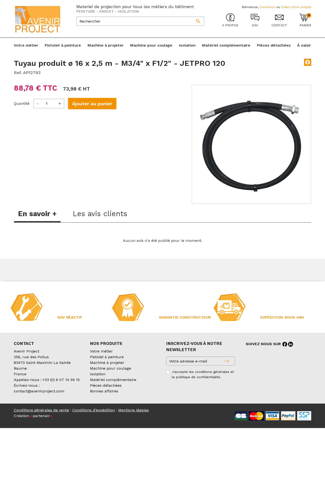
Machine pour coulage (110, 368)
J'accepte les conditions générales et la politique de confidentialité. (203, 374)
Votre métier (101, 351)
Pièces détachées (106, 385)
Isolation (97, 374)
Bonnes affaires (104, 391)
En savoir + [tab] (37, 214)
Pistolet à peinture (107, 357)
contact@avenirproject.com (39, 391)
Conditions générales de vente (41, 410)
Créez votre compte (296, 7)
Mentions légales (133, 410)
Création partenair (33, 416)
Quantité (22, 103)
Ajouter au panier (92, 103)
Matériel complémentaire (113, 379)
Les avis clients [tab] (100, 214)
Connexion (267, 7)
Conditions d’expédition (93, 410)
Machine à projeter (107, 362)
